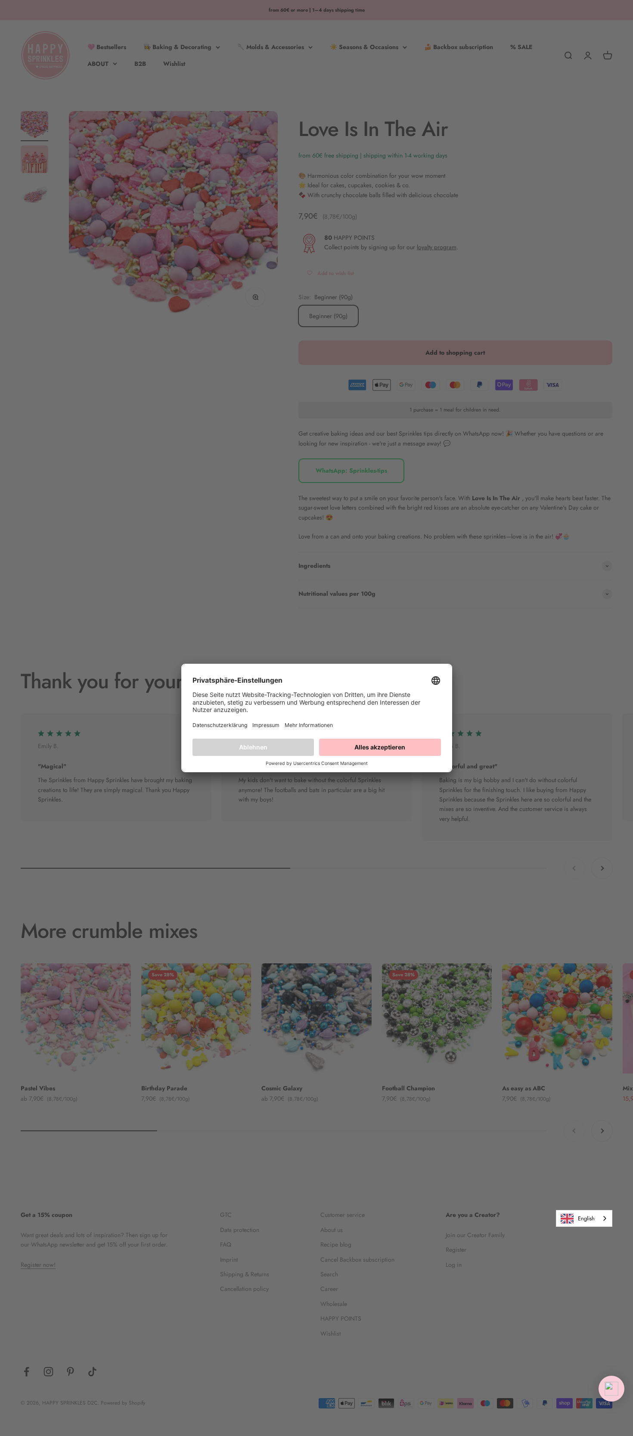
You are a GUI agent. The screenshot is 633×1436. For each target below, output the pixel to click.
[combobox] (584, 1218)
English (586, 1218)
